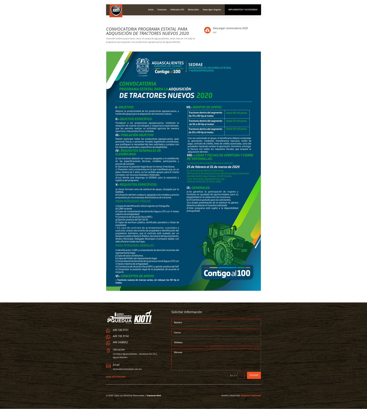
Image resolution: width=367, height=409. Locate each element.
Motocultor (193, 10)
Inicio (151, 10)
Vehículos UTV (177, 10)
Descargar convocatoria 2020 (230, 28)
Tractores (162, 10)
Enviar (254, 375)
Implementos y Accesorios (242, 9)
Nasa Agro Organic (212, 10)
